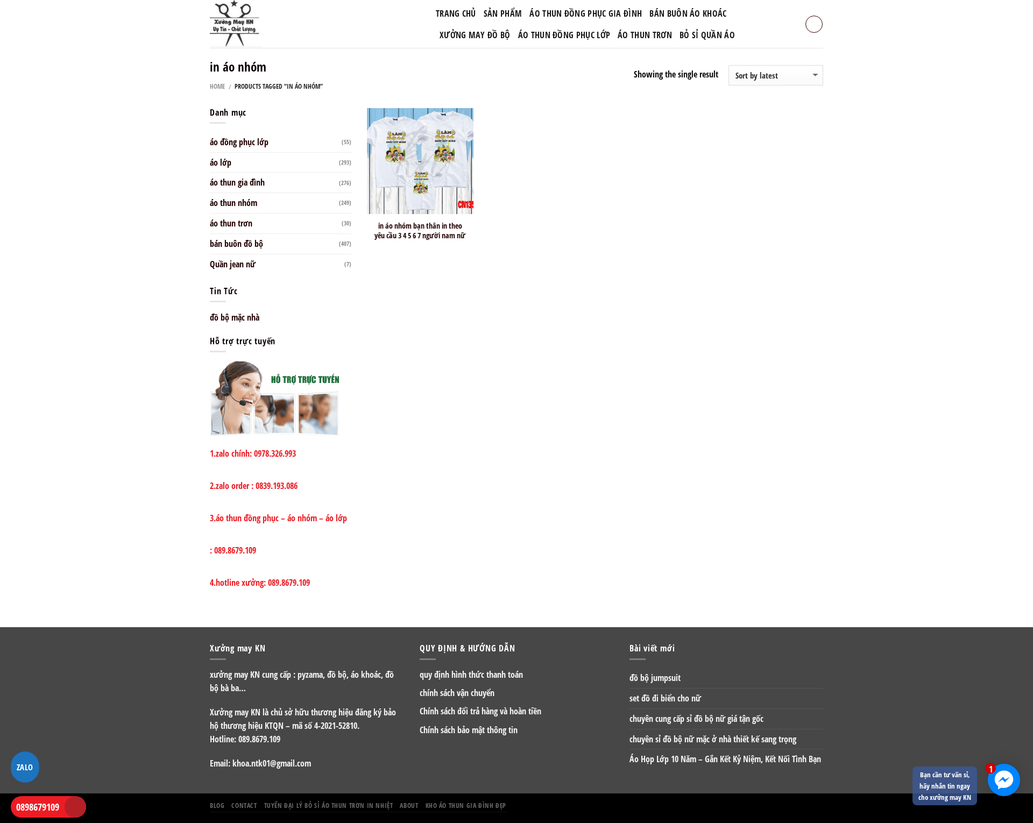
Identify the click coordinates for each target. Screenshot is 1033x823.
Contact (244, 805)
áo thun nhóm (233, 203)
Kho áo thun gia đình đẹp (466, 805)
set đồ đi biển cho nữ (665, 698)
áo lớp (220, 162)
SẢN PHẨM (503, 13)
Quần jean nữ (233, 264)
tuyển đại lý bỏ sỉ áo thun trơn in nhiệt (328, 805)
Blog (217, 805)
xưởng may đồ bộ (475, 35)
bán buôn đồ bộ (236, 244)
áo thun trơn (231, 223)
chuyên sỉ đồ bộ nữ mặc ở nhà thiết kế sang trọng (712, 739)
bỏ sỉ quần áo (707, 35)
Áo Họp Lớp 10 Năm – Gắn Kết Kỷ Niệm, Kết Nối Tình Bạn (725, 759)
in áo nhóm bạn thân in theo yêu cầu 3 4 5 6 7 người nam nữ (419, 230)
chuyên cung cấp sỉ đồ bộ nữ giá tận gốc (696, 719)
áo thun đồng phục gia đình (585, 13)
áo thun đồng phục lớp (564, 35)
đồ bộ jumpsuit (655, 678)
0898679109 (37, 806)
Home (217, 86)
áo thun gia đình (237, 182)
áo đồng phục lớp (239, 142)
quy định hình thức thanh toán (471, 674)
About (409, 805)
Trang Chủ (456, 13)
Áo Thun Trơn (645, 35)
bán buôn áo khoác (687, 13)
